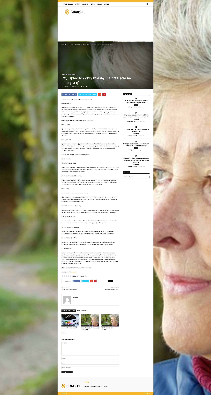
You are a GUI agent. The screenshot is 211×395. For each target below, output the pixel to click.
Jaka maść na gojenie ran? (111, 289)
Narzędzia (136, 133)
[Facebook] (148, 1)
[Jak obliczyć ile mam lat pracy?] (70, 320)
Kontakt (85, 1)
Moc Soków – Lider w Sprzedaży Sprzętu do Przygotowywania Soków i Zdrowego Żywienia (136, 160)
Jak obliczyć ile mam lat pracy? (69, 327)
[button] (148, 4)
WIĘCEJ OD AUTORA (82, 310)
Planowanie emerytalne (70, 74)
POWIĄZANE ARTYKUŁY (68, 310)
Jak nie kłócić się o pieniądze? (69, 289)
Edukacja (85, 4)
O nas (76, 1)
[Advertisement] (105, 29)
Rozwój (106, 4)
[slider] (66, 276)
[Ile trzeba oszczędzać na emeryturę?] (110, 320)
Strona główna (68, 4)
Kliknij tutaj (73, 272)
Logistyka (136, 119)
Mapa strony (147, 393)
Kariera (99, 4)
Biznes (77, 4)
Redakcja (66, 86)
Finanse (92, 4)
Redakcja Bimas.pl (132, 107)
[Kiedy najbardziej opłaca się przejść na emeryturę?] (90, 320)
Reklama (81, 1)
